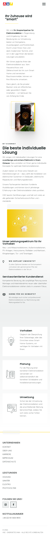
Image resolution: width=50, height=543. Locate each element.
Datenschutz (9, 462)
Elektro (7, 484)
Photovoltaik (9, 488)
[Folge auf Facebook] (13, 505)
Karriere (7, 454)
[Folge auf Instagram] (6, 505)
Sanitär (6, 481)
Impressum (8, 458)
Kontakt (7, 447)
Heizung (7, 477)
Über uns (7, 451)
